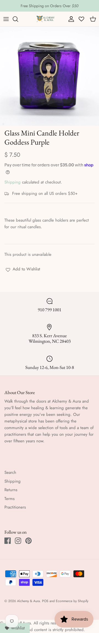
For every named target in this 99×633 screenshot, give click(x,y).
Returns (10, 490)
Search (10, 472)
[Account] (70, 19)
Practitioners (15, 507)
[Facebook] (7, 541)
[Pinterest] (28, 541)
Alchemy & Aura (28, 601)
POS (45, 601)
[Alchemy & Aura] (45, 18)
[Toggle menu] (6, 19)
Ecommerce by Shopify (72, 601)
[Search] (18, 19)
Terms (9, 499)
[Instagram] (18, 541)
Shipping (12, 182)
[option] (49, 76)
